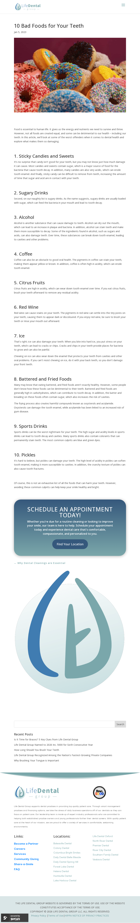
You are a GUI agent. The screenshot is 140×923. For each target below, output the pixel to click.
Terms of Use (55, 915)
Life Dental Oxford (103, 836)
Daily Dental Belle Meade (67, 857)
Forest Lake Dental (63, 866)
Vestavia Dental (101, 859)
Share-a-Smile (23, 864)
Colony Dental (61, 848)
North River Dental (103, 841)
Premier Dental (101, 845)
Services (20, 853)
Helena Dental (61, 871)
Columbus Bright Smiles (66, 852)
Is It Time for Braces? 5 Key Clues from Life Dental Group (46, 739)
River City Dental (102, 850)
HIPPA (87, 915)
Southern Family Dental (105, 854)
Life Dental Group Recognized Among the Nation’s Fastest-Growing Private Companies (63, 755)
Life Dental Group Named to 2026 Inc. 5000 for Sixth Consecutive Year (53, 744)
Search (120, 724)
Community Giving (26, 858)
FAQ (17, 869)
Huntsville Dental (62, 876)
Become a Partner (26, 843)
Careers (19, 848)
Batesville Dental (62, 843)
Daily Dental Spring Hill (65, 862)
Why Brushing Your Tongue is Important (36, 760)
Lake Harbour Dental (64, 880)
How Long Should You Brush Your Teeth (36, 749)
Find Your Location (70, 544)
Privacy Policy (39, 915)
